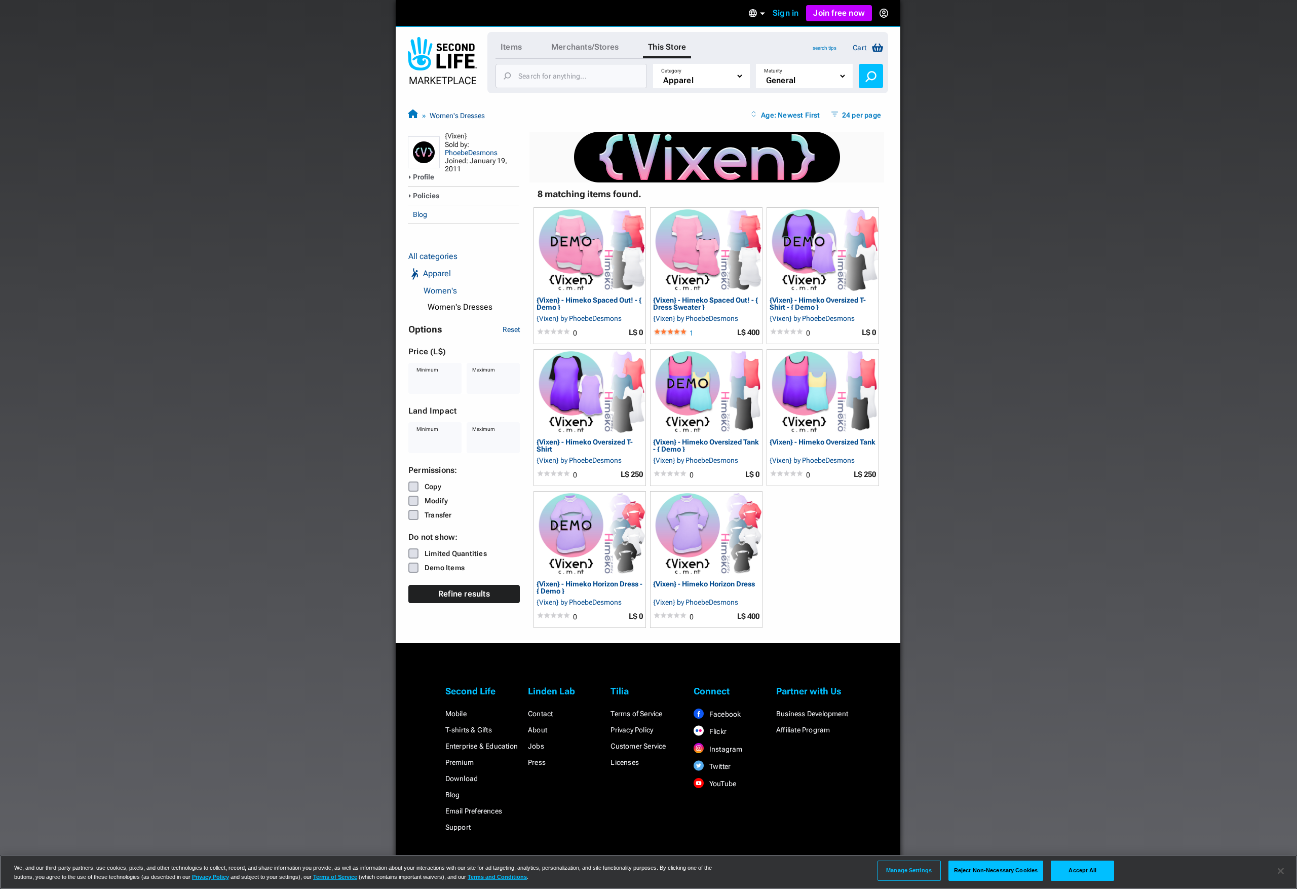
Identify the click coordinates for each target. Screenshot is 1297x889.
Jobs (536, 746)
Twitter (719, 766)
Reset (511, 329)
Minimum (427, 370)
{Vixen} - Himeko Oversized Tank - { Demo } (706, 445)
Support (458, 827)
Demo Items (445, 568)
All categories (432, 256)
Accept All (1082, 870)
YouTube (722, 784)
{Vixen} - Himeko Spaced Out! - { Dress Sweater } (705, 303)
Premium (459, 762)
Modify (436, 501)
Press (537, 762)
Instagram (725, 749)
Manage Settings (909, 870)
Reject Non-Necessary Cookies (996, 870)
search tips (824, 48)
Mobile (456, 714)
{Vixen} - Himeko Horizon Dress (704, 584)
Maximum (483, 370)
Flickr (717, 731)
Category (671, 70)
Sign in (785, 13)
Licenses (625, 762)
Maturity (773, 70)
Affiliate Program (803, 730)
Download (461, 778)
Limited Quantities (456, 553)
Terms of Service (636, 714)
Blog (420, 214)
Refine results (464, 594)
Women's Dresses (457, 116)
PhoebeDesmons (471, 153)
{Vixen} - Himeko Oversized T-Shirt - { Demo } (818, 303)
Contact (540, 714)
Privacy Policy (632, 730)
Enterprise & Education (481, 746)
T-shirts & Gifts (468, 730)
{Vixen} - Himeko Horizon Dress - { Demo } (589, 587)
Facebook (724, 714)
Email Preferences (473, 811)
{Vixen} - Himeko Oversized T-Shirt (585, 445)
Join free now (839, 13)
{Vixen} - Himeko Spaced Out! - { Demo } (589, 303)
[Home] (413, 115)
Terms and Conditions (497, 877)
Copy (433, 487)
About (537, 730)
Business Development (812, 714)
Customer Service (638, 746)
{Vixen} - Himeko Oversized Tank (822, 442)
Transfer (438, 515)
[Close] (1281, 871)
